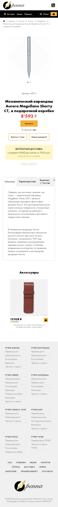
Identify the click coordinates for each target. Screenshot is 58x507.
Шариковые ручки (12, 355)
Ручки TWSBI (37, 436)
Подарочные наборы (14, 393)
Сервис (42, 467)
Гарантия (45, 462)
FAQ (10, 462)
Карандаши (10, 363)
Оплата (16, 467)
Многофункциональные (41, 421)
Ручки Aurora (12, 347)
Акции (33, 462)
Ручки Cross (11, 436)
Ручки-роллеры (11, 359)
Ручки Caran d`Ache (15, 409)
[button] (27, 82)
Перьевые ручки (11, 351)
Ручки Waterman (40, 375)
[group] (29, 57)
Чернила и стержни (13, 366)
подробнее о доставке (29, 155)
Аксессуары (10, 397)
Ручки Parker (11, 375)
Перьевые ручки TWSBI (41, 440)
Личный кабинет (29, 471)
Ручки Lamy (37, 409)
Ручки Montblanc (40, 347)
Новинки (21, 462)
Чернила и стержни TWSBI (39, 446)
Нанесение (11, 471)
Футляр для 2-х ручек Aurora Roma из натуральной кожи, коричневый (29, 326)
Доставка (29, 467)
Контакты (47, 471)
